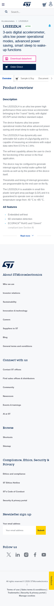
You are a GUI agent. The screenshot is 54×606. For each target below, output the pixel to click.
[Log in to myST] (51, 4)
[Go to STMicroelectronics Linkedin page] (17, 555)
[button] (3, 4)
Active (28, 26)
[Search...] (6, 12)
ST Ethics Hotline (11, 483)
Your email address (11, 524)
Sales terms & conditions (34, 589)
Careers (6, 319)
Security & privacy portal (15, 500)
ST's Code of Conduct (13, 491)
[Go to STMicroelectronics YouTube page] (44, 555)
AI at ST (7, 414)
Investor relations (11, 293)
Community (8, 387)
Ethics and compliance (14, 474)
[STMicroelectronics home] (27, 4)
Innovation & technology (15, 311)
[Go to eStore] (44, 4)
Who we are (8, 284)
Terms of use (13, 589)
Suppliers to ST (10, 328)
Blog (5, 337)
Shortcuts (8, 437)
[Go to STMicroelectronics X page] (9, 555)
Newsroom (8, 396)
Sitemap (7, 446)
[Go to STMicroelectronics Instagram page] (26, 555)
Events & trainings (12, 405)
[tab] (6, 78)
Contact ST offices (12, 369)
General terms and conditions (17, 346)
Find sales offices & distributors (19, 378)
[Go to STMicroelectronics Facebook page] (35, 555)
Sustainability (9, 302)
